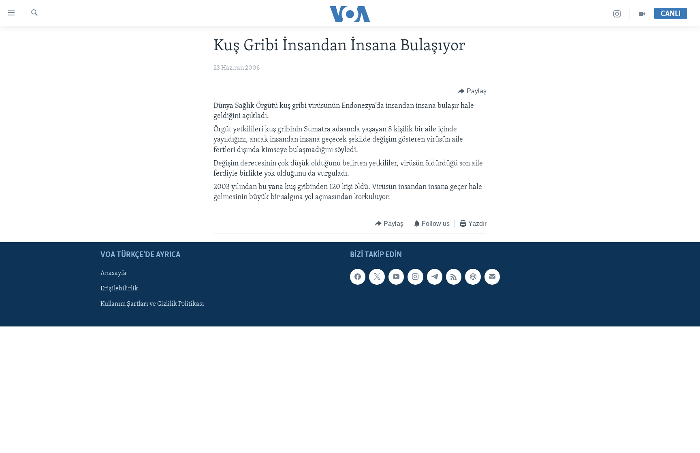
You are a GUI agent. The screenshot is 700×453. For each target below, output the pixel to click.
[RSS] (453, 276)
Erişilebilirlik (119, 289)
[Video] (642, 14)
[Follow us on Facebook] (357, 276)
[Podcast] (472, 276)
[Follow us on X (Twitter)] (376, 276)
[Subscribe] (492, 276)
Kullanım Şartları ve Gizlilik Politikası (152, 304)
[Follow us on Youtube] (396, 276)
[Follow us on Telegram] (434, 276)
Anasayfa (113, 273)
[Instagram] (617, 14)
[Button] (472, 91)
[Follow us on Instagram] (415, 276)
